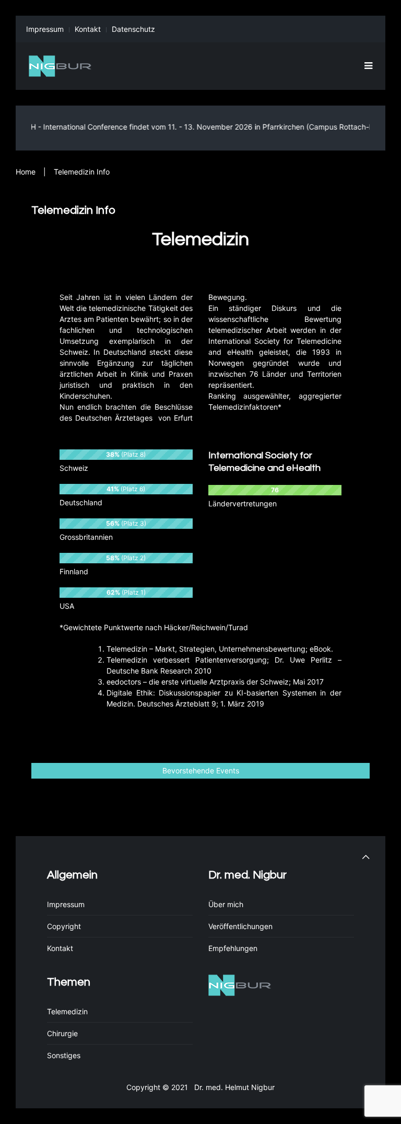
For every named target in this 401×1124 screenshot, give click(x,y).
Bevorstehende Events (200, 770)
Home (26, 171)
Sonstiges (63, 1055)
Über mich (225, 904)
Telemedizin (67, 1011)
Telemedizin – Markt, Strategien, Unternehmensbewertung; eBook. (220, 648)
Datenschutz (133, 29)
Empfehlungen (232, 948)
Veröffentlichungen (240, 926)
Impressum (45, 29)
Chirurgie (62, 1033)
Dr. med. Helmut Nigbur (232, 1087)
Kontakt (88, 29)
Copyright (64, 926)
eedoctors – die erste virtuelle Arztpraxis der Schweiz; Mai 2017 (215, 681)
